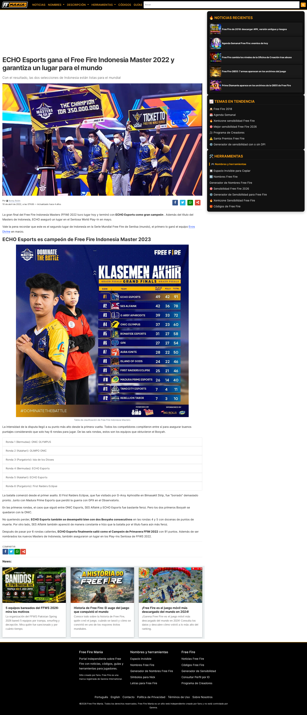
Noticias (38, 4)
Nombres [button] (55, 4)
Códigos (124, 4)
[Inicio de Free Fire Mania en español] (14, 5)
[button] (197, 202)
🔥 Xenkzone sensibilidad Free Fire (232, 120)
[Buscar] (303, 5)
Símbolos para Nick (142, 677)
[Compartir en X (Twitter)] (11, 551)
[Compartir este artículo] (23, 552)
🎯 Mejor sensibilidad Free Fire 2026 (233, 126)
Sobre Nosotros (202, 697)
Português (101, 697)
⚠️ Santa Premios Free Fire (226, 138)
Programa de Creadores (196, 683)
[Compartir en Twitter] (182, 202)
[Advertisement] (102, 32)
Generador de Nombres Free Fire (151, 671)
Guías (138, 4)
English (115, 697)
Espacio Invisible (140, 658)
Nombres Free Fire (142, 665)
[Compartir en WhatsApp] (190, 202)
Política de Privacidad (151, 697)
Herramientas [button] (102, 4)
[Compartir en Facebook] (175, 202)
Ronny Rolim (14, 201)
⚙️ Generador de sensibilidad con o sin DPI (237, 144)
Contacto (128, 697)
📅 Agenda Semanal (222, 114)
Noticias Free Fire (192, 658)
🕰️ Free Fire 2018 (220, 109)
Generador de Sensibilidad (198, 671)
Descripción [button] (77, 4)
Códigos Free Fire (192, 665)
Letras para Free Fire (143, 683)
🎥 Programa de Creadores (226, 132)
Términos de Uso (179, 697)
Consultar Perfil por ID (195, 677)
